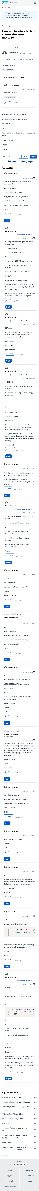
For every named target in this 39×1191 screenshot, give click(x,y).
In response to (22, 234)
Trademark (9, 1181)
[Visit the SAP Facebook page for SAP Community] (14, 1164)
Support (29, 1181)
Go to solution (20, 48)
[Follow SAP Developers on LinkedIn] (24, 1164)
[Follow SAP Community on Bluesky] (18, 1164)
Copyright (10, 1176)
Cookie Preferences (10, 1186)
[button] (3, 59)
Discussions (7, 7)
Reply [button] (33, 157)
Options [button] (35, 42)
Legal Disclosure (29, 1176)
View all (4, 1155)
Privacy (10, 1170)
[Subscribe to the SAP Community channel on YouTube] (21, 1164)
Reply (7, 220)
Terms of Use (29, 1170)
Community (13, 3)
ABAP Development (8, 69)
